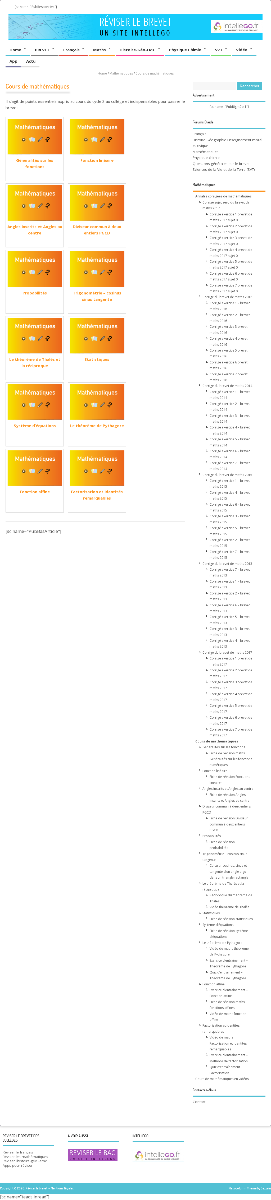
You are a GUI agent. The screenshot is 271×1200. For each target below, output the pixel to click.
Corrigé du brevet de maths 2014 (227, 386)
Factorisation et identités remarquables (97, 495)
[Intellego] (237, 22)
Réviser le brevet (136, 21)
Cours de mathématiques (216, 741)
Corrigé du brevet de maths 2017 (227, 652)
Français (71, 49)
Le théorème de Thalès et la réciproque (34, 362)
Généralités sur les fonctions (34, 163)
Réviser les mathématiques (25, 1156)
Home (15, 49)
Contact (199, 1101)
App (13, 61)
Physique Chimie (185, 49)
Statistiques (96, 359)
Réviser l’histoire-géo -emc (25, 1161)
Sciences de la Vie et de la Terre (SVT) (224, 169)
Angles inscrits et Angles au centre (34, 230)
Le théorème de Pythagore (97, 425)
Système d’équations (35, 425)
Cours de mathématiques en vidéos (222, 1079)
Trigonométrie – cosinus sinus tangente (97, 296)
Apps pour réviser (18, 1165)
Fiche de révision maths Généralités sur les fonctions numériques (231, 759)
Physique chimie (206, 157)
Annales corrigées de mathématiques (223, 196)
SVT (219, 49)
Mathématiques (206, 151)
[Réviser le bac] (93, 1160)
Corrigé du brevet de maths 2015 (227, 475)
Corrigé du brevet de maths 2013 (227, 563)
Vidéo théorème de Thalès (229, 907)
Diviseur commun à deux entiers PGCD (97, 230)
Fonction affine (35, 491)
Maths (99, 49)
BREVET (42, 49)
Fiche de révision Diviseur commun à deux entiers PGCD (229, 824)
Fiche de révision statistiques (231, 919)
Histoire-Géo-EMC (137, 49)
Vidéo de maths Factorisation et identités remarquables (228, 1043)
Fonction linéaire (97, 160)
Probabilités (34, 293)
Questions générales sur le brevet (221, 163)
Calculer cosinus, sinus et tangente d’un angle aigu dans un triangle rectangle (229, 871)
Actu (30, 61)
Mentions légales (62, 1188)
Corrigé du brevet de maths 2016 (227, 297)
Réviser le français (18, 1152)
